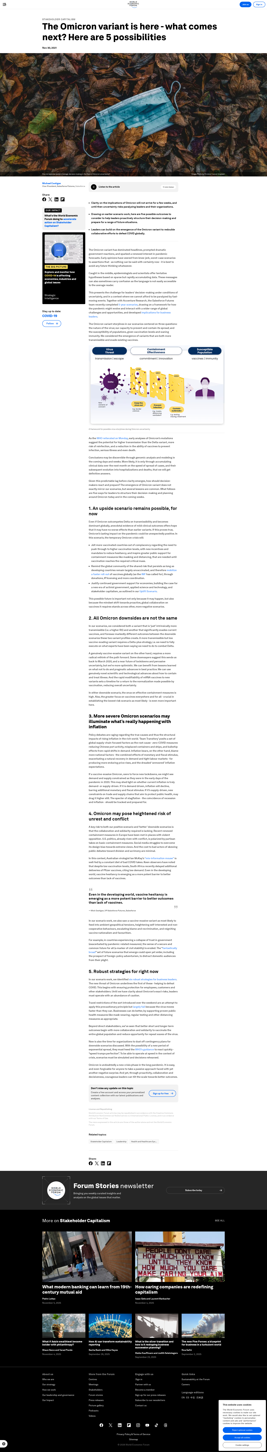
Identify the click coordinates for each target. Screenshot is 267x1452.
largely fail (139, 1006)
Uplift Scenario (148, 591)
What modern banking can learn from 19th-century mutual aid (87, 1289)
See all (220, 1220)
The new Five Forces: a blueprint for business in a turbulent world (201, 1343)
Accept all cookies (242, 1437)
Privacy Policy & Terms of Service (133, 1434)
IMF (143, 574)
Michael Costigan (51, 183)
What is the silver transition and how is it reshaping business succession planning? (154, 1344)
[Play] (94, 187)
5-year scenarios (128, 304)
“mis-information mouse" (159, 858)
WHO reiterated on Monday (112, 438)
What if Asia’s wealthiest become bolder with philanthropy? (62, 1343)
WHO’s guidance (144, 1049)
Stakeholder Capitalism (59, 19)
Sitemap (133, 1439)
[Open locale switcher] (3, 1443)
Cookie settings (242, 1445)
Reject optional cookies (242, 1430)
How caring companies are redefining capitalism (174, 1289)
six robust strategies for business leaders (152, 979)
